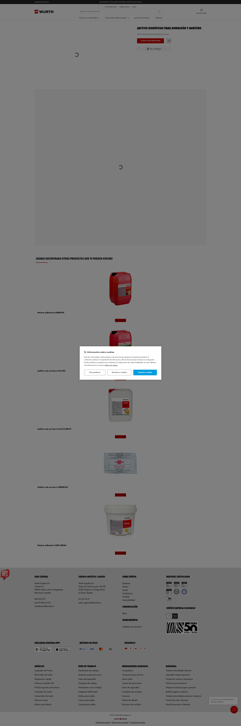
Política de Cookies (111, 365)
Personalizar (94, 372)
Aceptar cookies (145, 372)
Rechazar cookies (119, 372)
